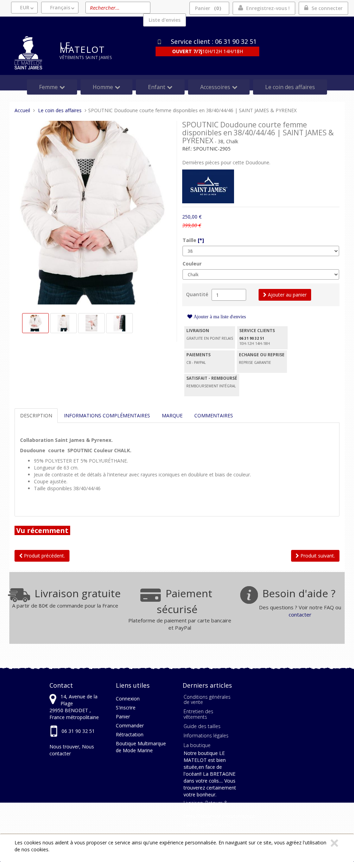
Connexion (128, 698)
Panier (207, 7)
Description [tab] (36, 415)
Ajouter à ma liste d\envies (219, 316)
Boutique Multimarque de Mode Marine (141, 747)
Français (60, 7)
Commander (130, 725)
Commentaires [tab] (213, 415)
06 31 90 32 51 (78, 731)
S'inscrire (126, 707)
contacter (300, 614)
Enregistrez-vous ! (268, 8)
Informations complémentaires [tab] (107, 415)
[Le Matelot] (32, 52)
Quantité (197, 294)
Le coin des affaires (290, 87)
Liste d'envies (164, 20)
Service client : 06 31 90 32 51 (214, 41)
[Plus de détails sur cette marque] (208, 186)
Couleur (192, 263)
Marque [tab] (172, 415)
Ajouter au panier (287, 294)
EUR (24, 7)
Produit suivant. (317, 555)
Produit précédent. (43, 555)
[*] (201, 240)
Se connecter (327, 8)
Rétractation (129, 734)
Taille (193, 240)
